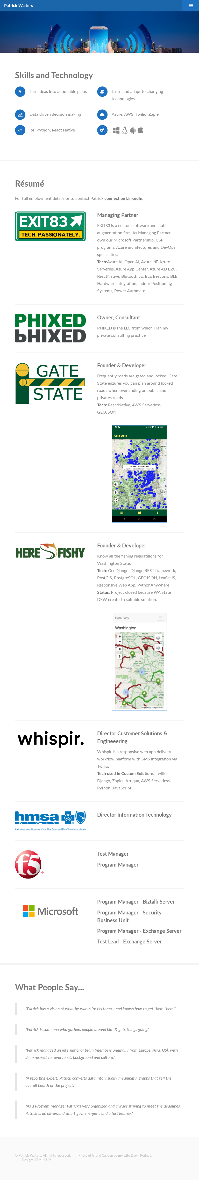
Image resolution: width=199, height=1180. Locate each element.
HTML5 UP (42, 1160)
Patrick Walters (18, 6)
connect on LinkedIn (123, 198)
